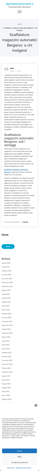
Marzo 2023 (6, 395)
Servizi (25, 222)
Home (19, 24)
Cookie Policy (11, 468)
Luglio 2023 (5, 380)
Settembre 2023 (7, 372)
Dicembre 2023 (7, 360)
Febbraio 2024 (6, 352)
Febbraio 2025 (6, 313)
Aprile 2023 (5, 391)
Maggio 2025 (6, 302)
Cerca (5, 234)
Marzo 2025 (6, 310)
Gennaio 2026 (6, 274)
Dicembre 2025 (7, 278)
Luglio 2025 (5, 294)
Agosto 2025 (6, 290)
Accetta (19, 451)
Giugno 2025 (6, 298)
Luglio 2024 (5, 341)
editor (12, 68)
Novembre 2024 (7, 325)
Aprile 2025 (5, 306)
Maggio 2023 (6, 387)
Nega (19, 457)
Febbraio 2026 (6, 271)
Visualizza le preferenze (19, 462)
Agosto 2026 (6, 263)
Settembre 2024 (7, 333)
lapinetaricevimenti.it (19, 3)
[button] (36, 405)
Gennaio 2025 (6, 317)
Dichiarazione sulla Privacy (23, 468)
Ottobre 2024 (6, 329)
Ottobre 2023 (6, 368)
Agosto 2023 (6, 376)
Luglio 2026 (5, 267)
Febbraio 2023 (6, 399)
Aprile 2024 (5, 345)
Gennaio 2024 (6, 356)
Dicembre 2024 (7, 321)
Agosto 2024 (6, 337)
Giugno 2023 (6, 384)
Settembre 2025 (7, 286)
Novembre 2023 (7, 364)
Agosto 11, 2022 (15, 71)
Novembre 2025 (7, 282)
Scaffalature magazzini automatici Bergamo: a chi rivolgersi (20, 29)
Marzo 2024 (6, 349)
